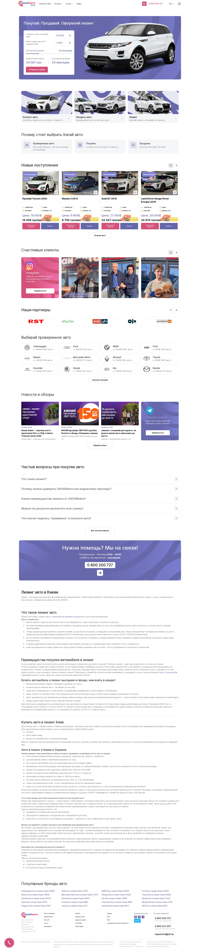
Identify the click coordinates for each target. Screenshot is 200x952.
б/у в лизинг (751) (75, 906)
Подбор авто (48, 917)
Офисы (109, 913)
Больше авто (100, 235)
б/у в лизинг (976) (34, 902)
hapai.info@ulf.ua (164, 934)
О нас (46, 923)
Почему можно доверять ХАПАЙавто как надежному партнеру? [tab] (66, 489)
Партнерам (79, 926)
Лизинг (77, 913)
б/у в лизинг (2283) (155, 891)
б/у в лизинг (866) (75, 902)
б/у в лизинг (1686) (156, 895)
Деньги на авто (80, 920)
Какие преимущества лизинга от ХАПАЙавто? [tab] (53, 498)
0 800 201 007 (163, 926)
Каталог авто (45, 4)
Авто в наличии (49, 913)
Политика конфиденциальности (131, 942)
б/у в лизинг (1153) (156, 898)
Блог (108, 917)
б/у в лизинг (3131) (75, 891)
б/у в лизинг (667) (115, 906)
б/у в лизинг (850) (117, 902)
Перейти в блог (100, 445)
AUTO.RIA (78, 923)
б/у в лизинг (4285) (38, 891)
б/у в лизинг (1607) (76, 898)
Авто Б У (47, 920)
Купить (50, 226)
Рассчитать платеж (31, 226)
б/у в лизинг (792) (36, 906)
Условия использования (128, 944)
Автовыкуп (48, 926)
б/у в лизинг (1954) (35, 895)
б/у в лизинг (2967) (115, 891)
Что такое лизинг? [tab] (34, 479)
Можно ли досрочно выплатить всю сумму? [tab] (52, 508)
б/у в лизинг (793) (157, 902)
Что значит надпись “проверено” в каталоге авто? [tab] (56, 518)
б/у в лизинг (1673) (36, 898)
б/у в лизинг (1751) (80, 895)
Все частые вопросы (100, 531)
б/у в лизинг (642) (154, 906)
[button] (171, 165)
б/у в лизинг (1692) (116, 895)
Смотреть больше (100, 380)
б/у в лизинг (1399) (114, 898)
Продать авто (80, 917)
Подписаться (40, 291)
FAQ (108, 920)
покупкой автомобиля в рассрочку (68, 616)
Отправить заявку (37, 70)
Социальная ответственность (118, 923)
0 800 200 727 (155, 3)
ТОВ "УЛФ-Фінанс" (66, 942)
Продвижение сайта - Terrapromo (131, 946)
